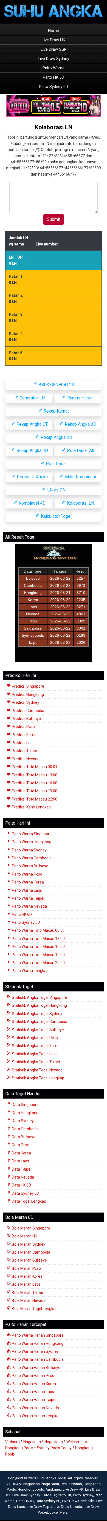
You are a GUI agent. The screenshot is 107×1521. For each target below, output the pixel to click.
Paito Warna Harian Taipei (33, 1399)
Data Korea (21, 1153)
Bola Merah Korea (27, 1276)
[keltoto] (53, 106)
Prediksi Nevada (25, 759)
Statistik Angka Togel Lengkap (37, 1078)
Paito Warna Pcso (26, 874)
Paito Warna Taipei (27, 898)
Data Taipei (21, 1169)
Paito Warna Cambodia (31, 858)
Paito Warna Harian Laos (32, 1392)
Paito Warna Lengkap (30, 970)
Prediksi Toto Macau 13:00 (34, 775)
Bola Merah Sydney (28, 1244)
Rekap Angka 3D (80, 424)
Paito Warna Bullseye (29, 866)
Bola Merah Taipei (27, 1292)
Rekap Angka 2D (56, 437)
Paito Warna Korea (27, 882)
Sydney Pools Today (54, 1448)
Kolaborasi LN (53, 127)
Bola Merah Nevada (28, 1300)
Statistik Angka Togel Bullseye (37, 1030)
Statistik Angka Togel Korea (35, 1045)
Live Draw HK (53, 40)
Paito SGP (48, 1495)
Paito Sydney (83, 1495)
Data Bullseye (23, 1137)
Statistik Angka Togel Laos (34, 1054)
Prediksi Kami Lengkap (31, 807)
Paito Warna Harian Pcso (32, 1375)
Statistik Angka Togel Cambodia (39, 1021)
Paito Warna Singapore (31, 834)
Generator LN (31, 398)
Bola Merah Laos (26, 1284)
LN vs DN (56, 490)
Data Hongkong (24, 1113)
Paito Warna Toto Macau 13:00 (38, 938)
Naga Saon (50, 1484)
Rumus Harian (80, 398)
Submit (53, 219)
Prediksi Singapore (27, 686)
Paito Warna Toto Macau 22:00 (38, 962)
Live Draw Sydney (53, 58)
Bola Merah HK (24, 1236)
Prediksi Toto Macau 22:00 (34, 799)
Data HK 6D (21, 1185)
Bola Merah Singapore (30, 1228)
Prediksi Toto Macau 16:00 (34, 783)
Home (53, 30)
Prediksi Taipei (24, 750)
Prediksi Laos (23, 743)
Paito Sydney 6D (53, 86)
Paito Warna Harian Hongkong (37, 1343)
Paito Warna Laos (26, 890)
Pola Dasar (56, 463)
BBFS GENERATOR (55, 384)
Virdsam (12, 1442)
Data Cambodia (25, 1129)
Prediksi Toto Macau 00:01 (34, 767)
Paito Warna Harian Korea (33, 1384)
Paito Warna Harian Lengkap (36, 1416)
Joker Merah (59, 1512)
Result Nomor (71, 1484)
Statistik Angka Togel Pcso (34, 1038)
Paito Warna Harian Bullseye (35, 1367)
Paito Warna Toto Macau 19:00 (38, 955)
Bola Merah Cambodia (30, 1252)
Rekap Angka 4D (31, 450)
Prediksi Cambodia (27, 710)
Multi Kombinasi (80, 476)
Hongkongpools (31, 1489)
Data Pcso (20, 1145)
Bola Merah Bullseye (29, 1260)
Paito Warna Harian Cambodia (37, 1359)
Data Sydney (22, 1121)
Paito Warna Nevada (29, 906)
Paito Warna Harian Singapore (37, 1335)
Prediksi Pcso (23, 726)
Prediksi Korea (23, 735)
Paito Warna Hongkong (31, 842)
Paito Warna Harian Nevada (35, 1408)
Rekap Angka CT (31, 424)
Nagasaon (32, 1442)
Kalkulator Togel (56, 516)
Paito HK (64, 1495)
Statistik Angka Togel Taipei (35, 1062)
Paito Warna (53, 67)
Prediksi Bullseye (26, 718)
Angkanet (53, 1489)
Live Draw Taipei (39, 1507)
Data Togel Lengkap (28, 1201)
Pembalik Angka (32, 476)
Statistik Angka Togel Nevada (37, 1070)
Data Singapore (25, 1104)
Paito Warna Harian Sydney (35, 1351)
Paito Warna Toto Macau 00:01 (38, 930)
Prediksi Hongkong (27, 694)
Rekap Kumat (56, 411)
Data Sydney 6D (25, 1193)
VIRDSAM (14, 1484)
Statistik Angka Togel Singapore (39, 997)
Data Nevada (22, 1177)
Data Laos (20, 1161)
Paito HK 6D (53, 77)
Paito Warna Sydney (29, 850)
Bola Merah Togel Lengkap (34, 1308)
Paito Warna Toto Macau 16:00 (38, 946)
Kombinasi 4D (32, 503)
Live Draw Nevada (68, 1507)
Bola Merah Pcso (26, 1268)
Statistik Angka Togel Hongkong (39, 1005)
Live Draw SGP (54, 49)
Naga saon (53, 1442)
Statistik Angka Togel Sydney (36, 1013)
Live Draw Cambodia (78, 1501)
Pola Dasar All (80, 450)
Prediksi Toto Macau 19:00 (34, 791)
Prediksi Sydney (25, 702)
